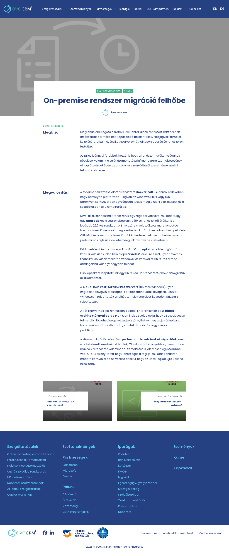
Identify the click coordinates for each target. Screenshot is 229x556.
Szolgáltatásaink (52, 9)
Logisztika (124, 477)
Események (184, 446)
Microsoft (69, 471)
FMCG (122, 471)
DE (222, 8)
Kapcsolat (195, 9)
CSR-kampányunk (158, 9)
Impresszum (149, 533)
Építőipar (124, 466)
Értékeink (69, 500)
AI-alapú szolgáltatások (24, 489)
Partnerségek (104, 9)
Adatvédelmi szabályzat (178, 533)
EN (215, 8)
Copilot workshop (19, 495)
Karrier (138, 9)
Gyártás (124, 454)
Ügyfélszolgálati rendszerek (26, 471)
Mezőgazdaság (128, 489)
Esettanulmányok (80, 9)
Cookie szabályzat (210, 533)
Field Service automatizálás (26, 466)
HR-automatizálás (20, 477)
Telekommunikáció (131, 500)
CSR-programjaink (76, 512)
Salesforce (70, 465)
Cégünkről (70, 494)
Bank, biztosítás (129, 460)
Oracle (67, 476)
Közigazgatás (127, 506)
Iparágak (125, 9)
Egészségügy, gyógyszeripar (137, 483)
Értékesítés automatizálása (26, 460)
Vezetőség (70, 506)
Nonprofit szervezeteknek (25, 483)
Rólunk (178, 9)
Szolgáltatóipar (129, 495)
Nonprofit (124, 512)
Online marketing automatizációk (30, 454)
